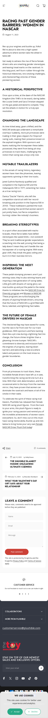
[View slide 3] (25, 594)
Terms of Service (34, 561)
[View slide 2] (22, 594)
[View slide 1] (19, 594)
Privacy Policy (18, 561)
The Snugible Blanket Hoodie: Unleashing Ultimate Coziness (23, 464)
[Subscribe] (41, 668)
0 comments (41, 448)
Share (8, 448)
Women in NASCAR (32, 293)
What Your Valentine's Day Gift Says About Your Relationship (21, 483)
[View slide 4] (28, 594)
